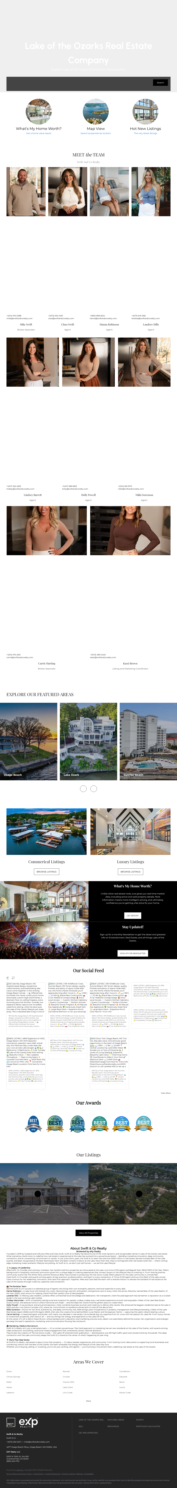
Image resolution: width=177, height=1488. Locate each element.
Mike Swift (26, 324)
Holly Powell (88, 495)
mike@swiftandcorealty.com (19, 318)
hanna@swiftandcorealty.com (103, 318)
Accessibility (89, 1474)
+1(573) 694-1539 (55, 316)
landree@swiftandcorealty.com (146, 318)
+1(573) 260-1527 (13, 1442)
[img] (26, 191)
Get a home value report (38, 133)
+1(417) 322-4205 (13, 486)
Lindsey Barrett (33, 495)
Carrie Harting (46, 663)
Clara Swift (67, 324)
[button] (160, 82)
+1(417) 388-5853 (69, 486)
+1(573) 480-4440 (98, 655)
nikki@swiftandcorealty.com (131, 489)
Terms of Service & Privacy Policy (19, 1474)
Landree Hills (151, 324)
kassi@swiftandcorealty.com (103, 657)
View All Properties (88, 1233)
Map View (96, 128)
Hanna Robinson (109, 324)
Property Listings (68, 1474)
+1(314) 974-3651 (13, 655)
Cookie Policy (38, 1474)
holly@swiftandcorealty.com (75, 489)
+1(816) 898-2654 (97, 316)
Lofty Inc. (20, 1470)
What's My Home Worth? (39, 128)
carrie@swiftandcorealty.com (19, 657)
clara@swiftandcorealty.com (61, 318)
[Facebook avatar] (8, 978)
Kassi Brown (130, 663)
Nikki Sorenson (144, 495)
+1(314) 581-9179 (125, 486)
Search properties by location (96, 133)
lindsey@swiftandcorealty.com (20, 489)
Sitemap (79, 1474)
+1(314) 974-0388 (13, 316)
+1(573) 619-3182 (139, 316)
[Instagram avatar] (13, 978)
